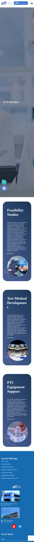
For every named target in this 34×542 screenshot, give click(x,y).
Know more (10, 253)
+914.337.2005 (7, 505)
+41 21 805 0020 (7, 522)
